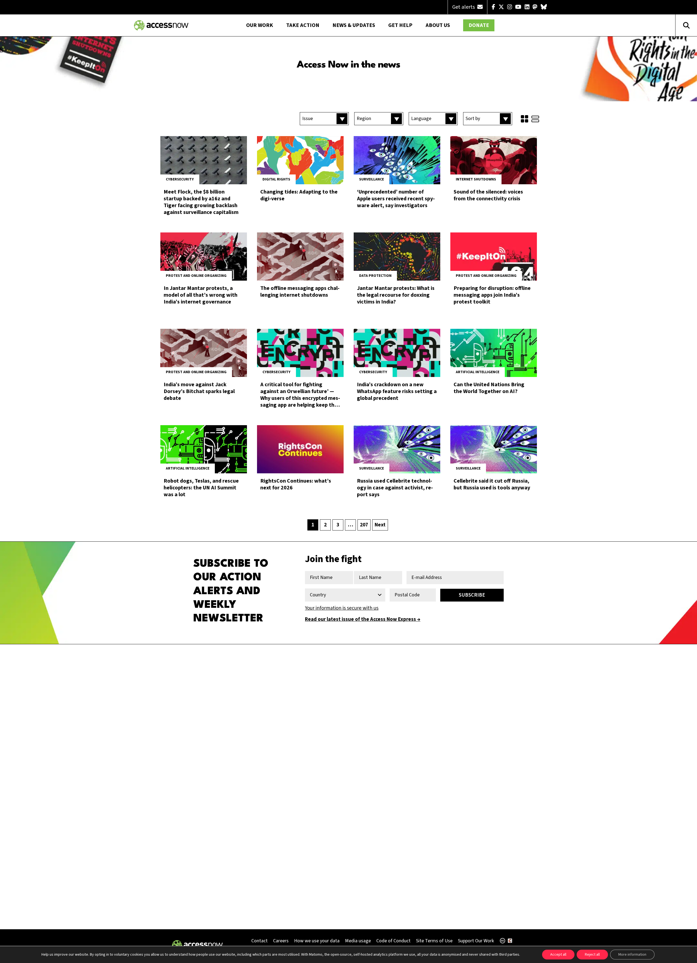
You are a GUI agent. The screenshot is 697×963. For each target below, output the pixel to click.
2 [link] (325, 525)
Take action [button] (302, 25)
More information (632, 954)
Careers (281, 940)
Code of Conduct (393, 940)
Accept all (558, 954)
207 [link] (364, 525)
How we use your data (317, 940)
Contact (259, 940)
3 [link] (338, 525)
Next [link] (380, 525)
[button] (324, 118)
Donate (479, 25)
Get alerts (464, 7)
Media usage (358, 940)
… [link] (350, 525)
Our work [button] (259, 25)
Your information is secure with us (341, 608)
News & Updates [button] (353, 25)
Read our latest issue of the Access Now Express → (362, 619)
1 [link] (312, 525)
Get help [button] (400, 25)
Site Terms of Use (434, 940)
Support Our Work (476, 940)
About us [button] (438, 25)
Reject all (592, 954)
